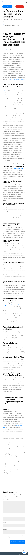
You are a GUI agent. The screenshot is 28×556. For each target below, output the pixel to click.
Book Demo (20, 6)
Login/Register (7, 6)
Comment (6, 500)
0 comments (13, 21)
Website (5, 529)
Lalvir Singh (7, 19)
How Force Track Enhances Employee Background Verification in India (14, 400)
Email (4, 522)
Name (5, 516)
